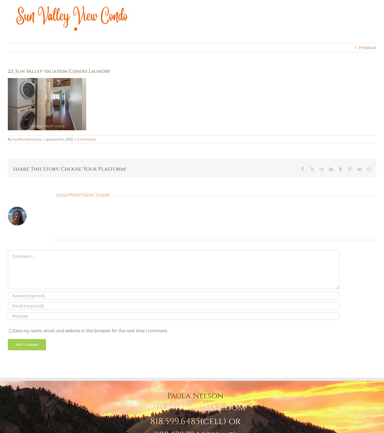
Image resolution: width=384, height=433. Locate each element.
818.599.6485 (175, 422)
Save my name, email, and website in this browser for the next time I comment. (90, 331)
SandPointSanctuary (27, 139)
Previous (367, 47)
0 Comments (86, 139)
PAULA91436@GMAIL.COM (195, 407)
